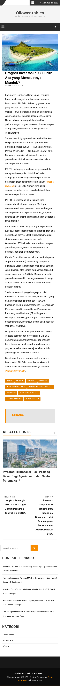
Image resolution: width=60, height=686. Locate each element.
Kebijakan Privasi (35, 673)
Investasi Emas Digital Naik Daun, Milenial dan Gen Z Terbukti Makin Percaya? (29, 591)
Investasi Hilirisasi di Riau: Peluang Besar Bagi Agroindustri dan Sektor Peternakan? (27, 476)
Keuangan (11, 393)
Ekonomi (20, 381)
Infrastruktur (8, 640)
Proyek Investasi (14, 399)
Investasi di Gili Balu (16, 387)
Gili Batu (31, 381)
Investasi (43, 381)
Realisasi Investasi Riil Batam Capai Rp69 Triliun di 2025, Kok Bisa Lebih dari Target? (28, 602)
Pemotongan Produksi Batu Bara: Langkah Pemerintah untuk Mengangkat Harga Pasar (28, 614)
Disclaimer (19, 673)
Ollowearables (30, 12)
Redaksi (8, 85)
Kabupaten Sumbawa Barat (40, 387)
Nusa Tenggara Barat (29, 393)
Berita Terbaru (32, 399)
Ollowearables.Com (15, 370)
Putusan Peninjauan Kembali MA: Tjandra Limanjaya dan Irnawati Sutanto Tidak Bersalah (30, 580)
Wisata (6, 646)
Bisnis (9, 381)
